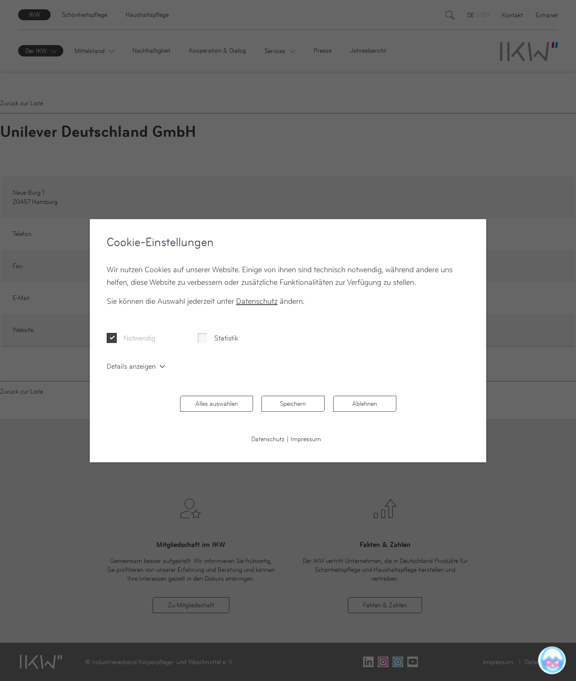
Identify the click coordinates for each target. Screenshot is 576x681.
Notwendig (139, 338)
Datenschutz (256, 301)
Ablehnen (364, 403)
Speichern (293, 403)
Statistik (226, 338)
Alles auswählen (216, 403)
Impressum (306, 438)
